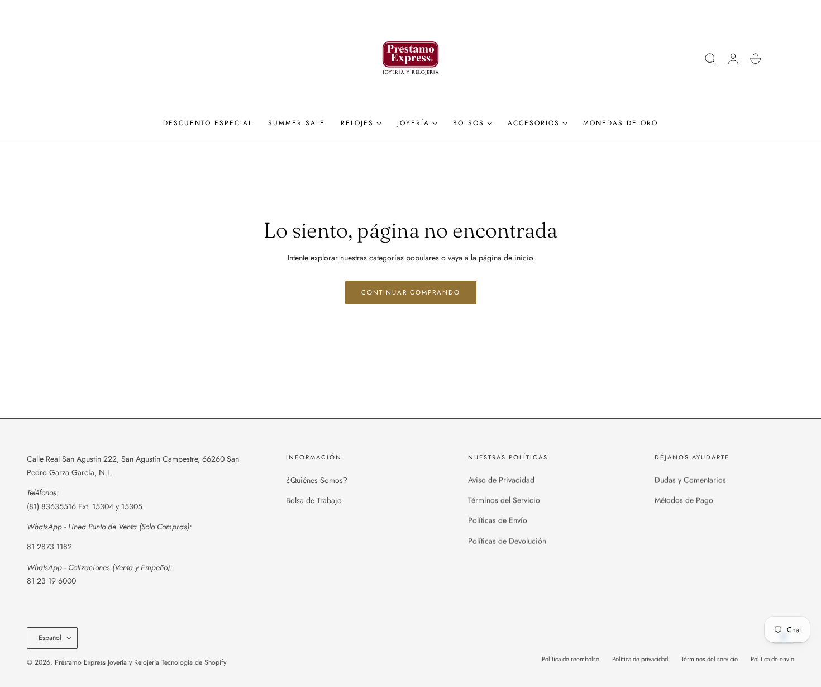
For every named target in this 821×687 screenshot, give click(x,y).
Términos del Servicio (504, 500)
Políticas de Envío (497, 520)
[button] (710, 59)
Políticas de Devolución (507, 541)
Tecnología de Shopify (193, 662)
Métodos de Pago (684, 500)
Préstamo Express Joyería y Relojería (107, 662)
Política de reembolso (570, 659)
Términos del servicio (709, 659)
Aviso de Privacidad (501, 480)
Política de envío (772, 659)
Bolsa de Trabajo (314, 500)
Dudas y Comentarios (690, 480)
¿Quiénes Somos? (316, 480)
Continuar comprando (410, 292)
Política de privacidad (640, 659)
